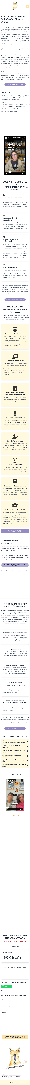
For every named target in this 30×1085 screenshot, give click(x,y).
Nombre (6, 999)
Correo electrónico (9, 1006)
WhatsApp (8, 986)
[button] (15, 84)
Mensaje (4, 1012)
